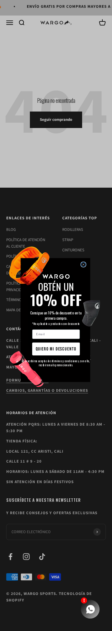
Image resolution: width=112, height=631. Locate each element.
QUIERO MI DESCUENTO (56, 349)
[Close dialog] (83, 264)
